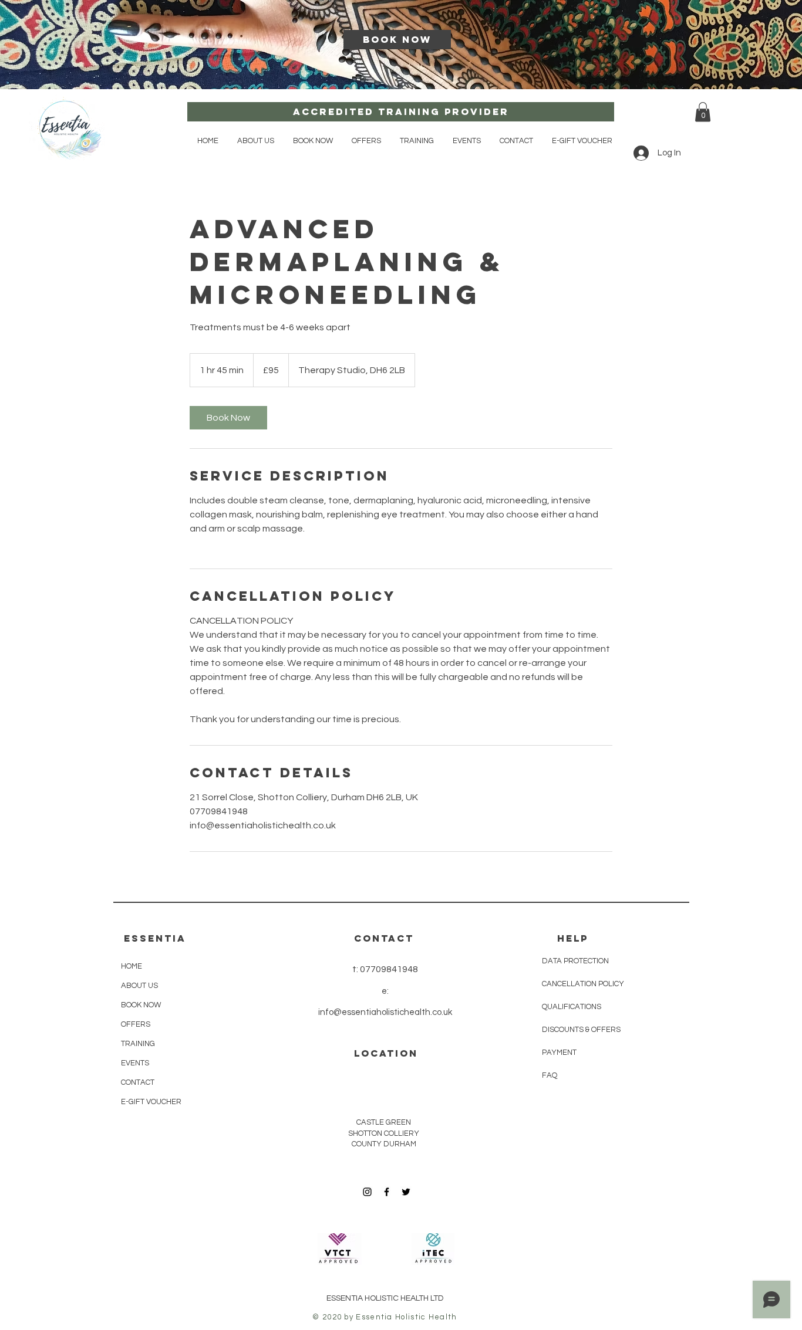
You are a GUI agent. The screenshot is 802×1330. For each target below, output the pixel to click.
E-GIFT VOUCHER (151, 1102)
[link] (228, 417)
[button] (313, 140)
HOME (131, 966)
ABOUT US (139, 986)
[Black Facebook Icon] (386, 1191)
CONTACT (137, 1082)
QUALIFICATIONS (571, 1007)
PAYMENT (560, 1052)
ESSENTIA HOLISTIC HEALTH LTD (384, 1298)
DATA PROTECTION (575, 961)
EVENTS (135, 1063)
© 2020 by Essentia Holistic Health (384, 1317)
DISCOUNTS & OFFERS (581, 1030)
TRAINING (138, 1044)
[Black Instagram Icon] (367, 1191)
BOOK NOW (141, 1005)
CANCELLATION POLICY (583, 984)
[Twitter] (406, 1191)
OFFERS (135, 1024)
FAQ (549, 1075)
